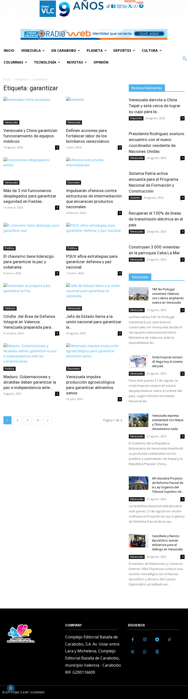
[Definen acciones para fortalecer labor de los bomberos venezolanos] (94, 111)
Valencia (10, 308)
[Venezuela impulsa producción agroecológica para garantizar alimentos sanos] (94, 357)
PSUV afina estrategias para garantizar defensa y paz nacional (92, 262)
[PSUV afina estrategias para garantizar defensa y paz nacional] (94, 236)
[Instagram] (145, 640)
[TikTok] (169, 640)
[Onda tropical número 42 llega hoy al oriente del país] (138, 362)
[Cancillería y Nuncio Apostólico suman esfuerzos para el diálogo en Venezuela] (138, 540)
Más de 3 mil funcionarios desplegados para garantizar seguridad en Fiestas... (29, 196)
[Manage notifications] (11, 688)
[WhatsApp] (145, 652)
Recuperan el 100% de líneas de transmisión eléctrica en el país (156, 219)
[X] (133, 652)
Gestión (135, 197)
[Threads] (157, 652)
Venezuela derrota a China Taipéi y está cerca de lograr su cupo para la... (154, 105)
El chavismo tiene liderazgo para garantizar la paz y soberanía (28, 262)
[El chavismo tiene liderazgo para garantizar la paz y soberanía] (31, 236)
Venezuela (11, 122)
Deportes (136, 118)
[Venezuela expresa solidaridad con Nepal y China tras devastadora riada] (138, 420)
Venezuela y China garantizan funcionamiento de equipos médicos (30, 136)
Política (9, 248)
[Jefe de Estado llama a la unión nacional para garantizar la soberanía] (94, 297)
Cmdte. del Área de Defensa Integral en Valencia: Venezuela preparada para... (29, 322)
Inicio (7, 79)
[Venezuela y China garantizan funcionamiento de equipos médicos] (31, 111)
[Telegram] (157, 640)
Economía (74, 182)
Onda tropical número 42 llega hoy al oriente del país (167, 361)
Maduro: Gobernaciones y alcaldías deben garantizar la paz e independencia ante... (29, 382)
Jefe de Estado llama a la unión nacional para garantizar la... (93, 322)
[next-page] (48, 420)
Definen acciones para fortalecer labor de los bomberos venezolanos (87, 136)
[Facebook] (133, 640)
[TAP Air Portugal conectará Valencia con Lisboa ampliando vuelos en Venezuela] (138, 294)
